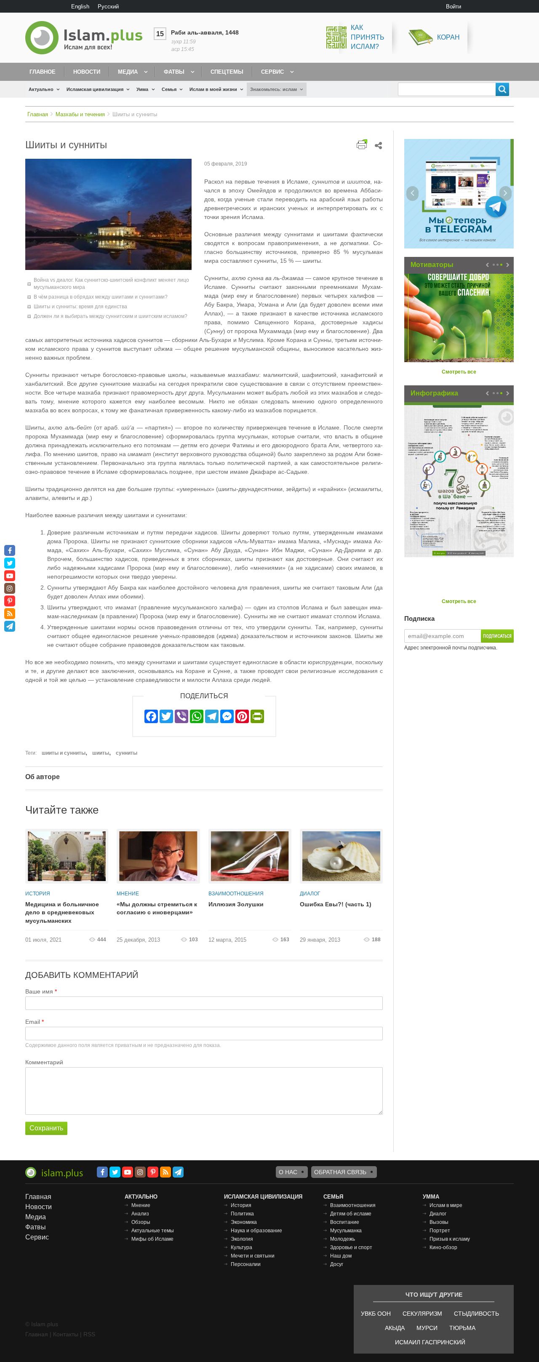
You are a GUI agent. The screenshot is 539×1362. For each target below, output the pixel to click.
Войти (453, 6)
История (37, 894)
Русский (108, 6)
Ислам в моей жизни (213, 89)
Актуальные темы (152, 1231)
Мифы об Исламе (152, 1239)
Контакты (65, 1334)
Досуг (336, 1264)
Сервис (272, 72)
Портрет (440, 1231)
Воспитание (344, 1222)
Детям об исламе (350, 1214)
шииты (100, 753)
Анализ (140, 1214)
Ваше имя (39, 991)
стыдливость (476, 1313)
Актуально (41, 89)
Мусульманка (346, 1231)
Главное (42, 72)
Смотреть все (459, 372)
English (80, 6)
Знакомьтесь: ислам (273, 89)
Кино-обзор (443, 1247)
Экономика (244, 1222)
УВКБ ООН (376, 1313)
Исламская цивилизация (95, 89)
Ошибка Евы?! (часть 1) (335, 904)
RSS (89, 1334)
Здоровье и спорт (351, 1247)
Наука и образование (256, 1231)
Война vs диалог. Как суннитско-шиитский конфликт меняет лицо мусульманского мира (111, 283)
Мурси (427, 1328)
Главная (37, 114)
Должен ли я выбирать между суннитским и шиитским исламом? (110, 316)
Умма (142, 89)
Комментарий (44, 1062)
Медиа (128, 72)
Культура (241, 1247)
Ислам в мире (446, 1205)
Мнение (128, 894)
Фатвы (174, 72)
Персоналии (246, 1264)
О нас (288, 1172)
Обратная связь (340, 1172)
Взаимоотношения (236, 894)
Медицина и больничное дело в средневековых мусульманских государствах (62, 913)
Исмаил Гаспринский (430, 1342)
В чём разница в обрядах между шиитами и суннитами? (101, 297)
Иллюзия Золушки (236, 904)
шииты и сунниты (63, 753)
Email (32, 1021)
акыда (395, 1328)
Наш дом (341, 1256)
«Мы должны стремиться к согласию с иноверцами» (157, 908)
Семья (169, 89)
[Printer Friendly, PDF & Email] (362, 144)
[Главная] (87, 37)
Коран (448, 37)
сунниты (126, 753)
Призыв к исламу (450, 1239)
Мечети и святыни (253, 1256)
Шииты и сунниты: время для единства (80, 307)
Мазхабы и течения (80, 114)
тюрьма (462, 1328)
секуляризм (422, 1313)
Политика (242, 1214)
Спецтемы (227, 72)
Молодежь (342, 1239)
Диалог (310, 894)
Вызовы (439, 1222)
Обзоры (140, 1222)
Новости (86, 72)
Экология (242, 1239)
